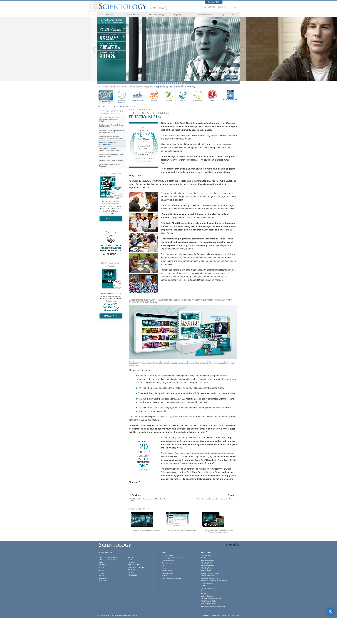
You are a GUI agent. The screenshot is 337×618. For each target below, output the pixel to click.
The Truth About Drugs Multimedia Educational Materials (112, 132)
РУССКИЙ (102, 573)
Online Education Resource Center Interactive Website (109, 149)
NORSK (130, 560)
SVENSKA (131, 562)
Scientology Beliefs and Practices (173, 558)
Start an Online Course (208, 575)
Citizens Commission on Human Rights (213, 606)
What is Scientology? (157, 15)
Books (234, 15)
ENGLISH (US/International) (108, 557)
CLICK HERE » (110, 254)
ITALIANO (131, 572)
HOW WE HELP (108, 106)
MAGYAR (131, 557)
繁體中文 (102, 575)
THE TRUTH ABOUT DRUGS (126, 106)
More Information (167, 573)
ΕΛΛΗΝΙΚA (131, 570)
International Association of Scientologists (214, 581)
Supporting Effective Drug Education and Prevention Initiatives (108, 119)
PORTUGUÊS (132, 575)
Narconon (169, 100)
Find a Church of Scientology (171, 578)
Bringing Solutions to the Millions (111, 160)
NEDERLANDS (103, 578)
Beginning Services (181, 15)
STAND (203, 586)
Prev (152, 83)
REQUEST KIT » (110, 316)
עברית (101, 568)
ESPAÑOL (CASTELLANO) (136, 567)
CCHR (212, 100)
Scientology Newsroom (208, 568)
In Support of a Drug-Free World (211, 598)
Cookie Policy (216, 615)
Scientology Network (207, 560)
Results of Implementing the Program (109, 165)
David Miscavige (206, 570)
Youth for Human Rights (208, 603)
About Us (109, 15)
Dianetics (204, 558)
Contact (164, 575)
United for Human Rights (208, 601)
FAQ (222, 15)
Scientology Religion (207, 563)
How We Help (106, 102)
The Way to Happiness (121, 101)
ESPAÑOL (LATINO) (134, 565)
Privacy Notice (205, 615)
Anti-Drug (183, 100)
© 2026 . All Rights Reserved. (117, 615)
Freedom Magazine (230, 100)
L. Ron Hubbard (133, 15)
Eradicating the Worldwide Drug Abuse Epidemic (111, 126)
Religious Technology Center (210, 573)
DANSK (101, 562)
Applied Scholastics (138, 100)
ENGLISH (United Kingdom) (108, 560)
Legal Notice (236, 615)
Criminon (154, 100)
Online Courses (167, 570)
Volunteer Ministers (205, 15)
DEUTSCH (102, 581)
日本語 (101, 570)
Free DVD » (111, 218)
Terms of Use (226, 615)
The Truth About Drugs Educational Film (107, 143)
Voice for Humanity (168, 560)
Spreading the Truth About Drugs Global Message (111, 155)
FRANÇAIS (102, 565)
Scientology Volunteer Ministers (210, 578)
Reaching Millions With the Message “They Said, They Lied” (111, 137)
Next (184, 83)
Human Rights (197, 100)
